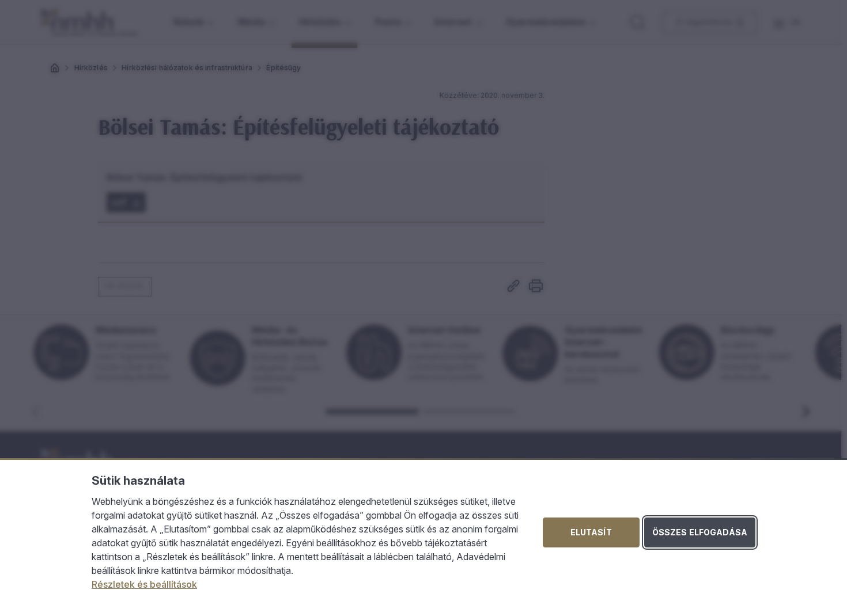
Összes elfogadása (699, 532)
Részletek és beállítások (144, 584)
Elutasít (591, 532)
